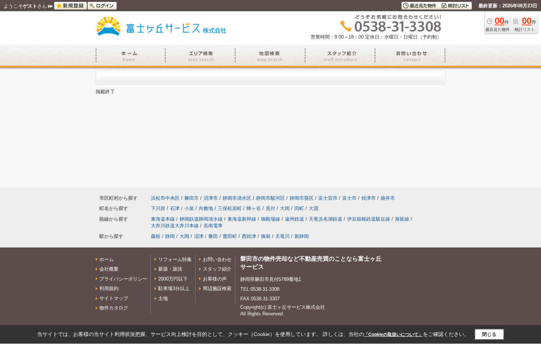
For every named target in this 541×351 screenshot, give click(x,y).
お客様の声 (215, 279)
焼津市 (368, 198)
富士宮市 (327, 198)
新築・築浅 (170, 269)
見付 (270, 208)
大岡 (285, 208)
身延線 (402, 219)
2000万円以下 (173, 279)
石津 (175, 208)
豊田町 (230, 236)
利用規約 (109, 288)
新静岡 (301, 236)
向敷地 (206, 208)
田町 (299, 208)
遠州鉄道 (294, 219)
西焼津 (249, 236)
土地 (163, 298)
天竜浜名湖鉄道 (325, 219)
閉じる (489, 334)
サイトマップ (113, 298)
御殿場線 (270, 219)
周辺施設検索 (217, 288)
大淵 (313, 208)
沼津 (199, 236)
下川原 (158, 208)
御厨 (265, 236)
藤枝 (155, 236)
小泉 (189, 208)
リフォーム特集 (175, 259)
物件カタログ (113, 308)
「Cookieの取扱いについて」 (393, 334)
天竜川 (282, 236)
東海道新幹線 (241, 219)
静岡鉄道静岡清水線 (201, 219)
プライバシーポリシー (123, 279)
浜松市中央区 (165, 198)
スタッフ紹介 (217, 269)
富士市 (349, 198)
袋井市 (388, 198)
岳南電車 (213, 225)
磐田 (213, 236)
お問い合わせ (217, 259)
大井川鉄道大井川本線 (175, 225)
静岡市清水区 (237, 198)
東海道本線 (163, 219)
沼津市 (211, 198)
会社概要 (109, 269)
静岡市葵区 (302, 198)
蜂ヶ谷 (254, 208)
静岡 (170, 236)
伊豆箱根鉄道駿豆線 (368, 219)
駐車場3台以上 (174, 288)
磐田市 (191, 198)
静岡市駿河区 (270, 198)
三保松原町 (230, 208)
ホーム (106, 259)
